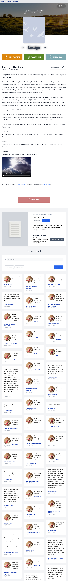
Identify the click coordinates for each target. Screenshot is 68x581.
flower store (46, 184)
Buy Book (46, 220)
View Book (37, 220)
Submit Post (58, 267)
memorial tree (22, 184)
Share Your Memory (57, 239)
